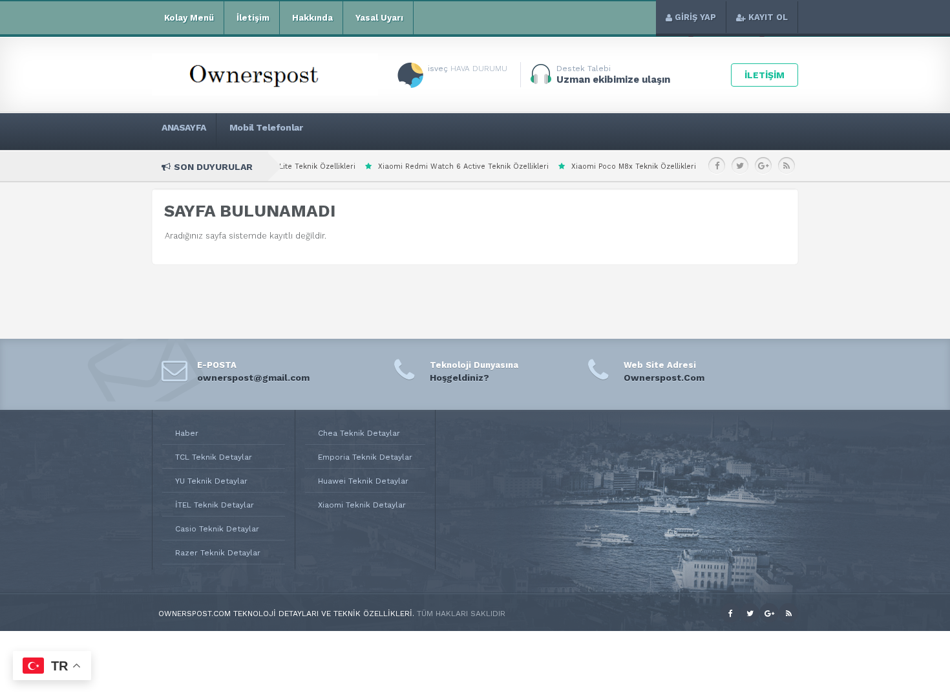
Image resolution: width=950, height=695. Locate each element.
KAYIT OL (768, 17)
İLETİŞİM (764, 75)
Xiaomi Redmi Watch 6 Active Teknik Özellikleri (412, 166)
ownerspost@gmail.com (253, 377)
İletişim (253, 18)
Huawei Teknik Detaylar (363, 481)
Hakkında (312, 18)
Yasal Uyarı (379, 18)
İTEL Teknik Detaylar (214, 504)
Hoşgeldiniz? (459, 377)
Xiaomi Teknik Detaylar (362, 504)
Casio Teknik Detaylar (217, 528)
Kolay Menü (189, 18)
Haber (186, 433)
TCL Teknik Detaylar (213, 457)
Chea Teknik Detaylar (359, 433)
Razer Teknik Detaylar (217, 552)
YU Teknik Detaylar (211, 481)
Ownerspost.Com (664, 377)
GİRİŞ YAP (695, 17)
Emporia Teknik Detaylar (365, 457)
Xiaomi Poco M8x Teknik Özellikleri (582, 166)
